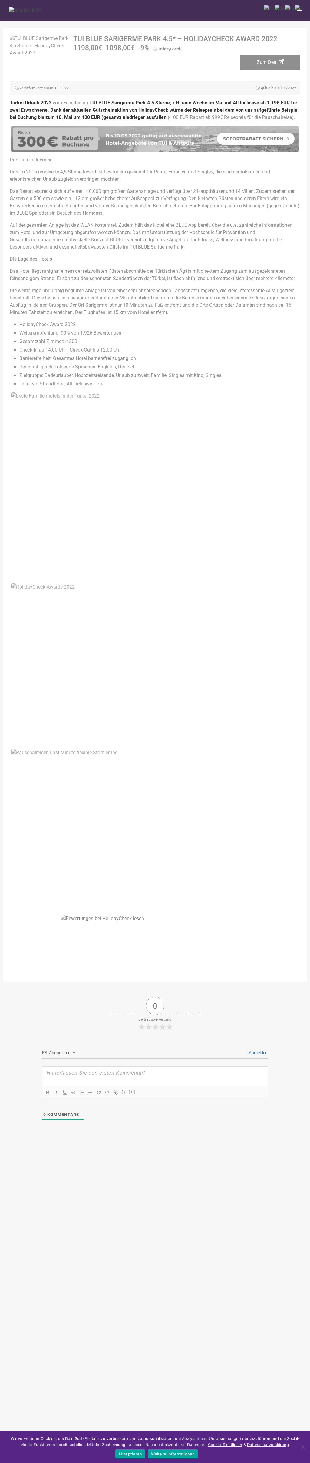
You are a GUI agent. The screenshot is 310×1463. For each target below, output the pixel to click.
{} (123, 1092)
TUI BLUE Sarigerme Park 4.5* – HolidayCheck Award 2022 (175, 39)
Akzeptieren (130, 1453)
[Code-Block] (107, 1092)
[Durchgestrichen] (73, 1092)
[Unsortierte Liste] (90, 1092)
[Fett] (48, 1092)
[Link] (115, 1092)
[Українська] (300, 8)
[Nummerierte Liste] (82, 1092)
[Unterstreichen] (65, 1092)
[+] (132, 1092)
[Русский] (290, 8)
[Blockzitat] (98, 1092)
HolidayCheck (169, 49)
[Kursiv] (56, 1092)
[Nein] (302, 1447)
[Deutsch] (280, 8)
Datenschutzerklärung (268, 1444)
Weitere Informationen (173, 1453)
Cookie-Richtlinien (225, 1444)
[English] (269, 8)
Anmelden (258, 1052)
